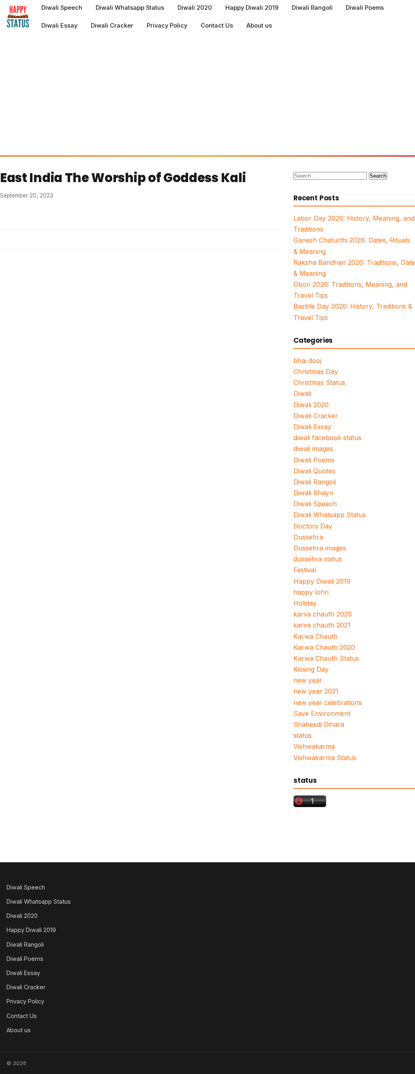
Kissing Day (311, 669)
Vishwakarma (314, 746)
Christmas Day (315, 371)
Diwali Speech (61, 7)
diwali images (313, 449)
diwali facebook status (327, 438)
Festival (304, 570)
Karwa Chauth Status (326, 658)
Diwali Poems (365, 7)
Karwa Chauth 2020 (324, 647)
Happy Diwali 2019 (251, 7)
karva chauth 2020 (322, 614)
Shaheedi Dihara (318, 724)
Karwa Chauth (315, 636)
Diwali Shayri (313, 493)
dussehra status (317, 559)
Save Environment (321, 713)
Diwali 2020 (195, 7)
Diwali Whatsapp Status (130, 7)
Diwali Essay (59, 25)
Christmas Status (319, 382)
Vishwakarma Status (324, 758)
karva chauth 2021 (322, 625)
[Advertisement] (207, 94)
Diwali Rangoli (312, 7)
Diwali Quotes (314, 471)
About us (259, 25)
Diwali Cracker (112, 25)
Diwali (302, 393)
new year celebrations (327, 702)
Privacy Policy (167, 25)
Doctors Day (312, 526)
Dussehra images (319, 548)
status (302, 735)
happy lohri (311, 592)
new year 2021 (315, 691)
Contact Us (217, 25)
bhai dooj (307, 361)
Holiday (305, 603)
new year (307, 680)
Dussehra (308, 537)
